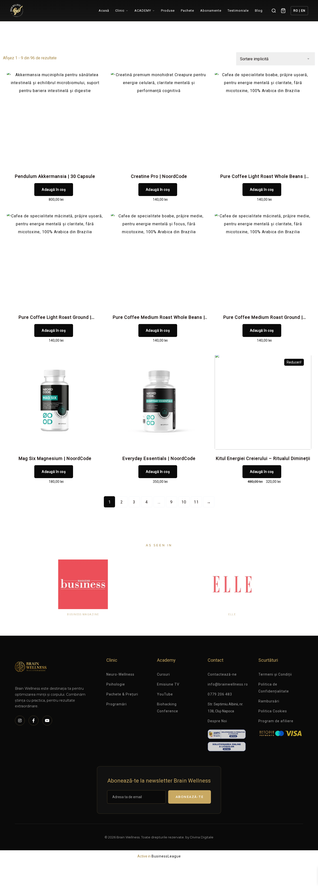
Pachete (187, 10)
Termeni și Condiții (275, 674)
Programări (116, 704)
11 (196, 502)
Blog (259, 10)
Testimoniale (238, 10)
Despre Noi (217, 721)
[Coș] (283, 11)
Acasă (104, 10)
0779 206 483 (220, 694)
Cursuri (163, 674)
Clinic (119, 10)
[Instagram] (20, 720)
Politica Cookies (272, 711)
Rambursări (268, 701)
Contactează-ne (222, 674)
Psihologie (115, 684)
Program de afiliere (275, 721)
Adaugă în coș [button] (54, 190)
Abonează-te (190, 797)
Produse (168, 10)
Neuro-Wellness (120, 674)
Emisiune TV (168, 684)
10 (183, 502)
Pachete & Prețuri (122, 694)
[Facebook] (34, 720)
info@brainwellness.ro (228, 684)
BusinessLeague (166, 856)
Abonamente (210, 10)
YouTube (165, 694)
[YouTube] (47, 720)
